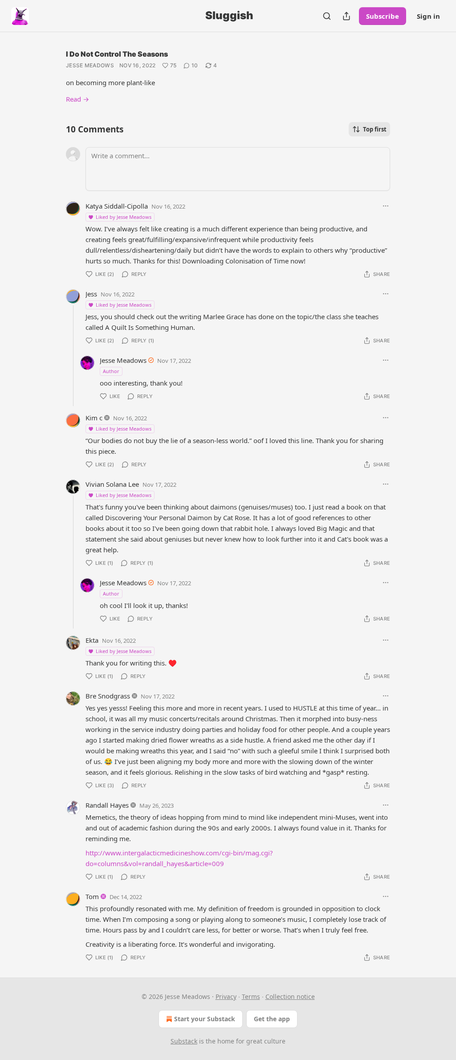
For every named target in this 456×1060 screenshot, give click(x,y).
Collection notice (290, 996)
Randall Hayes (107, 805)
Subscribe (382, 16)
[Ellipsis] (386, 206)
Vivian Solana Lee (112, 484)
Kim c (94, 417)
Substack (184, 1041)
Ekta (92, 640)
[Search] (327, 16)
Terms (251, 996)
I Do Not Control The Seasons (117, 53)
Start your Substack (204, 1019)
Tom (92, 896)
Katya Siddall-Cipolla (117, 205)
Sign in (428, 16)
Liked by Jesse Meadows (123, 217)
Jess (91, 293)
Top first (375, 129)
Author (111, 371)
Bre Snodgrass (108, 695)
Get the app (272, 1019)
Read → (77, 98)
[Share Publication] (346, 16)
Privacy (226, 996)
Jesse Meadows (90, 65)
